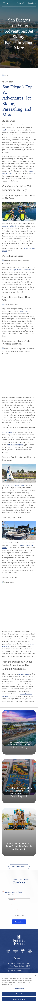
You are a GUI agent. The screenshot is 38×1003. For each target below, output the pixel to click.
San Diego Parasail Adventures (20, 270)
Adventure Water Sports (10, 226)
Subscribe (19, 922)
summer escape (24, 674)
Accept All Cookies (19, 999)
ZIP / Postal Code (19, 915)
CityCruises (24, 311)
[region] (19, 988)
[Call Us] (7, 3)
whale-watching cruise (16, 445)
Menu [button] (4, 3)
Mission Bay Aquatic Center (15, 485)
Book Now (32, 3)
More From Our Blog (19, 867)
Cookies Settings (18, 988)
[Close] (36, 976)
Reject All (19, 994)
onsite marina (7, 130)
